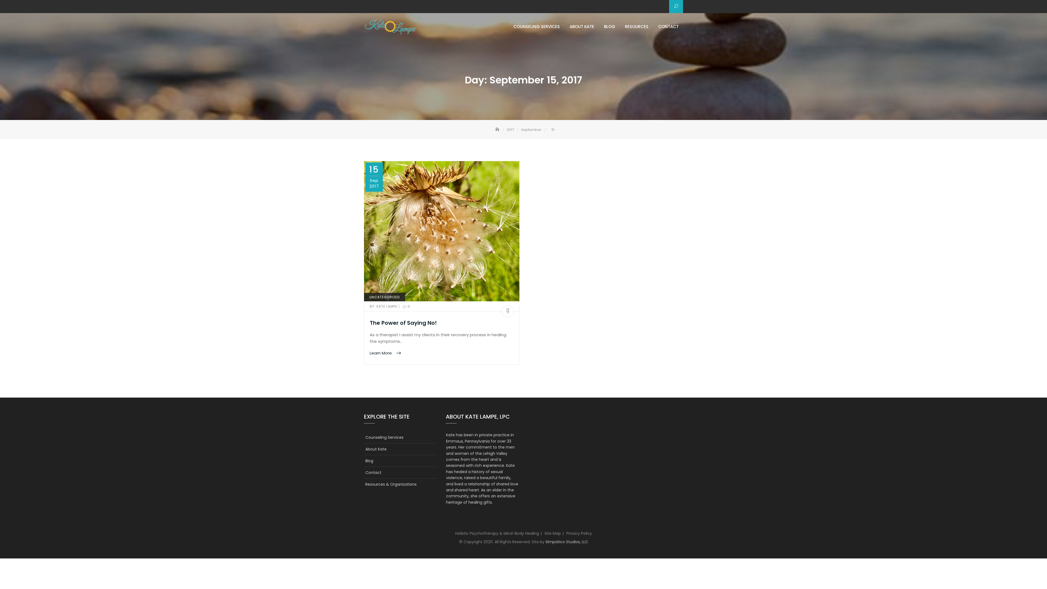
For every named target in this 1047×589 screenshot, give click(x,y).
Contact (668, 26)
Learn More (381, 353)
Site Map (552, 533)
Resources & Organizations (391, 484)
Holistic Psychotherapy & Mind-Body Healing (497, 533)
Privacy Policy (579, 533)
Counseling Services (536, 26)
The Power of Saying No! (403, 323)
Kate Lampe (384, 306)
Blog (609, 26)
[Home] (497, 129)
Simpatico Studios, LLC (567, 542)
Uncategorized (384, 297)
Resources (636, 26)
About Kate (582, 26)
